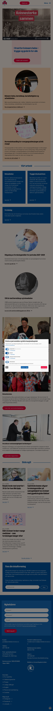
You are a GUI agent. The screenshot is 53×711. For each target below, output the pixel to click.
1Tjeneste (12, 354)
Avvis (7, 367)
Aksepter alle (44, 367)
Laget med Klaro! (44, 369)
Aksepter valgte (24, 367)
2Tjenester (12, 350)
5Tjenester (12, 358)
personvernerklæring (9, 345)
